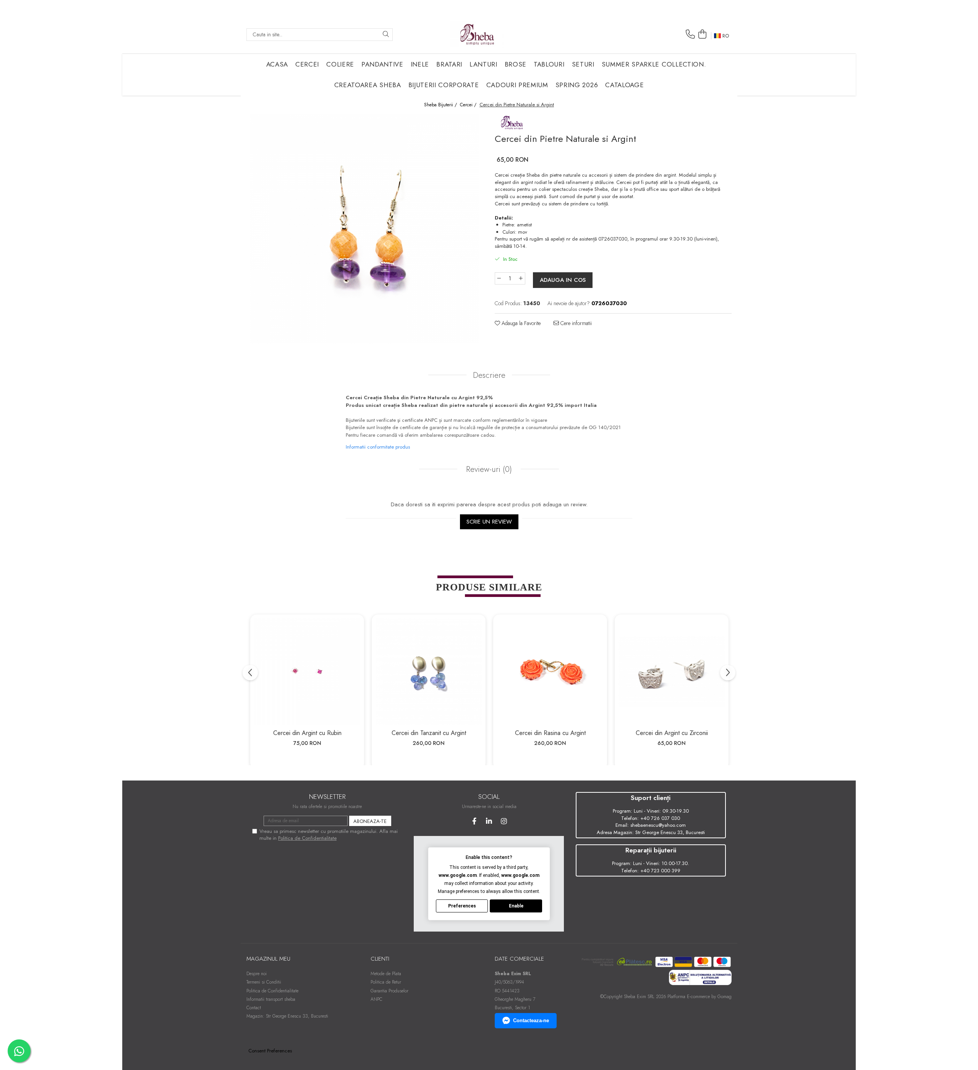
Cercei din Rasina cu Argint (550, 733)
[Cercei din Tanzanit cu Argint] (429, 671)
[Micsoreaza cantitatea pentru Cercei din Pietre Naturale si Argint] (499, 278)
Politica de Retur (386, 982)
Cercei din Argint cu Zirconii (672, 733)
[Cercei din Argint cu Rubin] (307, 671)
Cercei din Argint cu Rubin (307, 733)
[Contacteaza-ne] (690, 34)
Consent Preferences (270, 1050)
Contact (253, 1007)
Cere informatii (575, 323)
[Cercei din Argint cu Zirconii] (672, 671)
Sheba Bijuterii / (441, 105)
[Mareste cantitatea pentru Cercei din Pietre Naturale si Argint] (521, 278)
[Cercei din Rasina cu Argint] (550, 671)
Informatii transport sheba (270, 999)
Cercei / (469, 105)
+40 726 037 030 (660, 818)
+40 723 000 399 (660, 870)
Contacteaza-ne (531, 1020)
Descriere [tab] (489, 375)
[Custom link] (512, 121)
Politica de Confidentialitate (307, 838)
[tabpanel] (364, 228)
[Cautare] (386, 34)
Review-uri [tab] (488, 469)
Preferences (462, 906)
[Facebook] (474, 821)
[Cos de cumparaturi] (702, 34)
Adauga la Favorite (520, 323)
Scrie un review (489, 521)
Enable (516, 906)
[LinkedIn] (489, 821)
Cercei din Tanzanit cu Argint (429, 733)
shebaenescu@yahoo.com (658, 825)
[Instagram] (504, 821)
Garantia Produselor (389, 990)
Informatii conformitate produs (378, 446)
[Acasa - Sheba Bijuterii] (477, 34)
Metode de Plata (386, 973)
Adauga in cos (563, 280)
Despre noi (256, 973)
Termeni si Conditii (263, 982)
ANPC (376, 999)
